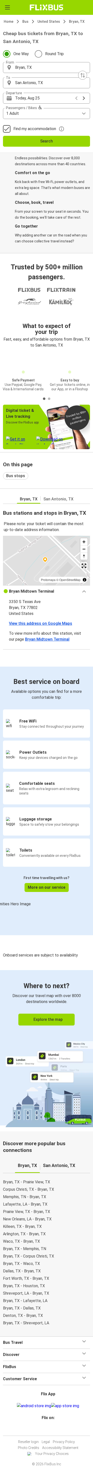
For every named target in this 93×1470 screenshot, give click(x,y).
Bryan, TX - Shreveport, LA (26, 1323)
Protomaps (48, 580)
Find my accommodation (34, 128)
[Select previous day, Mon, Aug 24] (76, 98)
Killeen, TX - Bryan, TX (22, 1226)
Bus (25, 21)
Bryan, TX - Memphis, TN (24, 1248)
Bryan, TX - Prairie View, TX (26, 1182)
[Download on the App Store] (65, 1406)
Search (46, 141)
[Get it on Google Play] (34, 1406)
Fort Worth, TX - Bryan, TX (26, 1278)
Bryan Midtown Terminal (47, 639)
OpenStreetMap (70, 580)
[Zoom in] (84, 541)
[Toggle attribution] (85, 580)
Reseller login (28, 1442)
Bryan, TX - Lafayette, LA (25, 1300)
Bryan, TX (77, 21)
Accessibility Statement (60, 1448)
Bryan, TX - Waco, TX (21, 1263)
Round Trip (54, 53)
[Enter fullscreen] (84, 565)
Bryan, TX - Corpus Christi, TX (28, 1256)
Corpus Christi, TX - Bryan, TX (28, 1189)
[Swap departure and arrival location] (82, 75)
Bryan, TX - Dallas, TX (22, 1308)
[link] (46, 1047)
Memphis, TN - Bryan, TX (24, 1196)
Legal (46, 1442)
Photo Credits (28, 1448)
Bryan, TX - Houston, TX (24, 1285)
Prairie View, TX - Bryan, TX (26, 1211)
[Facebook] (44, 1429)
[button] (46, 67)
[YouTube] (47, 1429)
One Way (21, 53)
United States (48, 21)
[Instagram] (46, 1429)
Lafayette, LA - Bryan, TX (25, 1204)
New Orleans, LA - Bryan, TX (27, 1219)
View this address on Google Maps (40, 623)
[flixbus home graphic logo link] (46, 7)
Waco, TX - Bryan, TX (21, 1241)
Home (8, 21)
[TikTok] (52, 1429)
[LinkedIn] (49, 1429)
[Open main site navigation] (7, 7)
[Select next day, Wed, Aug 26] (84, 98)
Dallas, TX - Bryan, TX (22, 1271)
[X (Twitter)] (50, 1429)
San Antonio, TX (58, 499)
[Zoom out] (84, 549)
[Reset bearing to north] (84, 556)
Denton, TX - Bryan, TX (23, 1315)
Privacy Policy (64, 1442)
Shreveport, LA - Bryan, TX (26, 1293)
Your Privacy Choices (52, 1454)
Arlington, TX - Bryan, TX (24, 1234)
